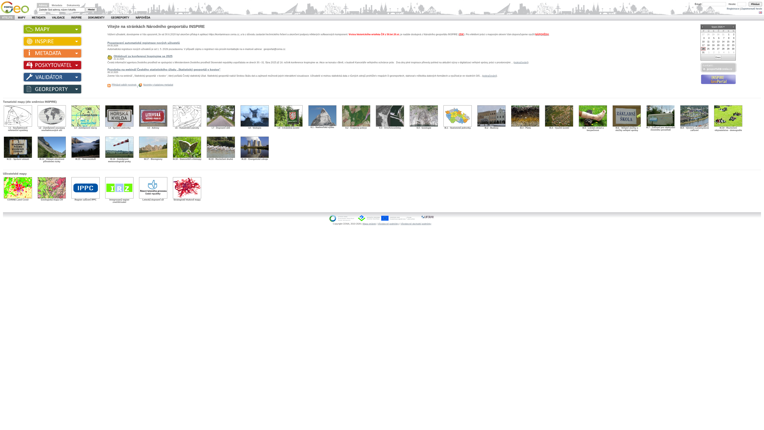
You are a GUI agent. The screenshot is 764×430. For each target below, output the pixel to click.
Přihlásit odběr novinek (124, 84)
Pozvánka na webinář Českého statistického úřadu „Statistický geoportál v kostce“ (163, 69)
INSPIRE (76, 17)
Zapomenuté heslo (751, 8)
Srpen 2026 (717, 27)
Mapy (21, 17)
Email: (698, 4)
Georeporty (120, 17)
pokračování (521, 62)
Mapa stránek (369, 224)
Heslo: (732, 4)
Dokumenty (73, 5)
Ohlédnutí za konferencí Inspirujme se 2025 (143, 56)
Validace (58, 17)
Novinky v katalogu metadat (158, 84)
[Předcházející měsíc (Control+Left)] (702, 26)
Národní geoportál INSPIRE (16, 7)
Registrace (733, 8)
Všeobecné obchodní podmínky (416, 224)
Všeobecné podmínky (388, 224)
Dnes (718, 57)
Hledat (91, 9)
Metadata (57, 5)
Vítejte (7, 17)
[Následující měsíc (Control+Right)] (733, 26)
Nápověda (143, 17)
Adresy (43, 5)
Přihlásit (755, 4)
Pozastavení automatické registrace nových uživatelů (143, 42)
